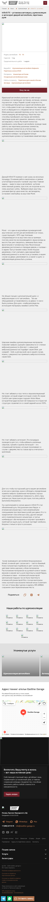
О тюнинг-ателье (7, 838)
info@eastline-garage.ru (25, 826)
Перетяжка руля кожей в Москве (29, 80)
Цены (44, 838)
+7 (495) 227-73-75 (8, 826)
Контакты (35, 842)
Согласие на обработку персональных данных (9, 874)
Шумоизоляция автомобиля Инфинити (25, 68)
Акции (38, 838)
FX (20, 55)
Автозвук (7, 83)
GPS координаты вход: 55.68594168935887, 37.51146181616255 (12, 892)
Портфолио (6, 842)
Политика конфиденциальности (11, 870)
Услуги (5, 854)
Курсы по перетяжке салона (21, 842)
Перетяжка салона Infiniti (12, 71)
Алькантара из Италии (20, 74)
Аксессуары (7, 858)
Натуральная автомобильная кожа (15, 77)
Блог (17, 838)
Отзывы (31, 838)
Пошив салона (8, 850)
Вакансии (23, 838)
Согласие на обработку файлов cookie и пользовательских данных (11, 880)
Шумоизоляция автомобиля (21, 83)
